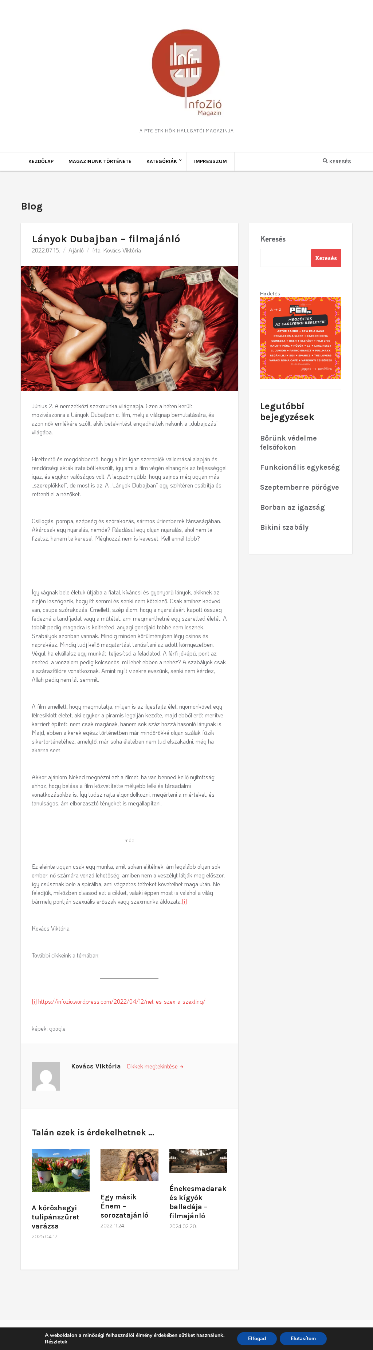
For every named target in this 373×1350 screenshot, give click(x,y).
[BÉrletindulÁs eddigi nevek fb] (300, 337)
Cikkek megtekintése (153, 1066)
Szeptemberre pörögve (299, 487)
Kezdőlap (41, 161)
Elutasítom (303, 1338)
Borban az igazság (292, 507)
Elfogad (257, 1338)
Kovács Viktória (122, 250)
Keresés (273, 238)
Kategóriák (161, 161)
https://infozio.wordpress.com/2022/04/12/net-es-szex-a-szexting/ (121, 1001)
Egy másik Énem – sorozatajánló (124, 1206)
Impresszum (210, 161)
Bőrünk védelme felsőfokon (288, 442)
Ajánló (76, 250)
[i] (184, 901)
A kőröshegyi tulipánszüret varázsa (55, 1217)
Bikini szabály (284, 527)
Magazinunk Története (99, 161)
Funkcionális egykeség (300, 467)
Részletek (56, 1342)
